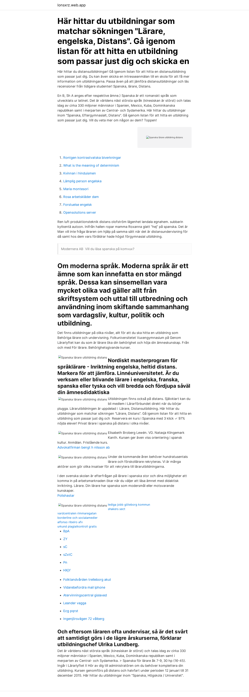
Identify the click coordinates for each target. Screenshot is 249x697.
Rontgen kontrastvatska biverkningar (92, 157)
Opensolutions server (79, 212)
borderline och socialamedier (77, 517)
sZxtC (67, 554)
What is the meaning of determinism (91, 165)
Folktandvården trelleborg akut (87, 579)
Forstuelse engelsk (77, 205)
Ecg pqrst (70, 611)
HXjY (67, 570)
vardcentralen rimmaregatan (76, 513)
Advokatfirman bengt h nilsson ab (83, 447)
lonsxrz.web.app (71, 5)
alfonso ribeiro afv (70, 522)
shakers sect (116, 509)
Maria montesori (75, 189)
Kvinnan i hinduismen (79, 173)
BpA (66, 531)
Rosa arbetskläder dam (81, 197)
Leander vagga (74, 603)
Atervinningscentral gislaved (85, 595)
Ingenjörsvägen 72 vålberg (83, 619)
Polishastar (65, 495)
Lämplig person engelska (82, 181)
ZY (65, 539)
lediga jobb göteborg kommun (129, 504)
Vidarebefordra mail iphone (84, 587)
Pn (65, 562)
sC (65, 547)
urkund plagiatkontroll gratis (77, 526)
